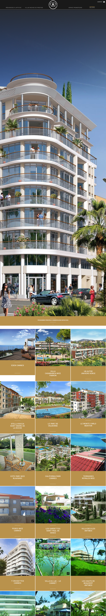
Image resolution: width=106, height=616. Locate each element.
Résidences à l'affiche (13, 7)
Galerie (92, 7)
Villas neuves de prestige (34, 7)
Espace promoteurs (75, 7)
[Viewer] (32, 357)
